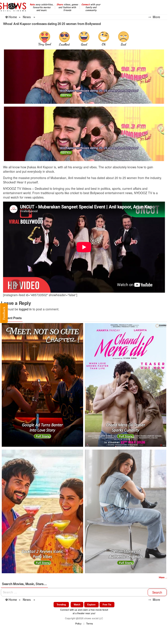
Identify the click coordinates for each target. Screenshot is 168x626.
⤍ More (157, 17)
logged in (25, 309)
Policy (78, 623)
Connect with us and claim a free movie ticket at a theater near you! (84, 611)
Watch (77, 604)
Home (13, 17)
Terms (89, 623)
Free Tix (107, 604)
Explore (91, 604)
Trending (61, 604)
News (27, 17)
